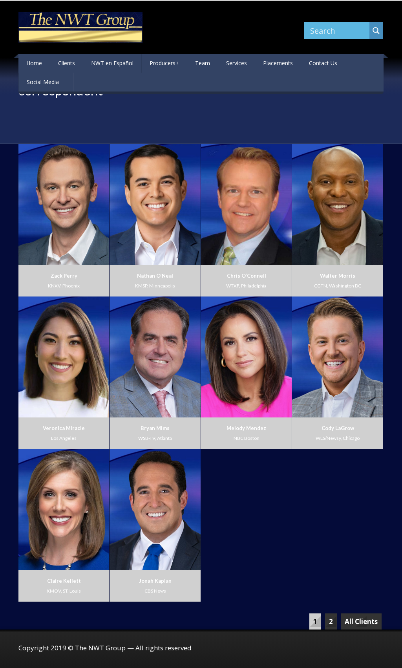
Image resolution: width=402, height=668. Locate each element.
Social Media (43, 82)
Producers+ (164, 63)
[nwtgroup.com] (80, 27)
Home (34, 63)
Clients (66, 63)
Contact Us (323, 63)
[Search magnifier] (376, 30)
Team (202, 63)
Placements (278, 63)
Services (236, 63)
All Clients (361, 621)
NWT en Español (112, 63)
